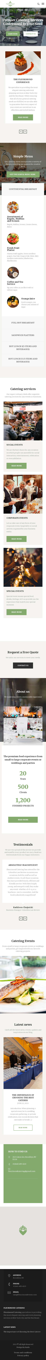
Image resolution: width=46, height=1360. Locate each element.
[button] (23, 1230)
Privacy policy (23, 1356)
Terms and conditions (23, 1353)
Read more (23, 117)
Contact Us (31, 34)
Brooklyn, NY (18, 1278)
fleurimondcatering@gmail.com (21, 1171)
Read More (23, 1127)
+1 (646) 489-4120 (19, 1164)
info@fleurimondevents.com (25, 1295)
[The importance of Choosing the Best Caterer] (23, 1063)
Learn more (12, 34)
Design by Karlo (23, 1347)
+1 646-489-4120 (19, 1286)
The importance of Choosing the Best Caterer (23, 1098)
